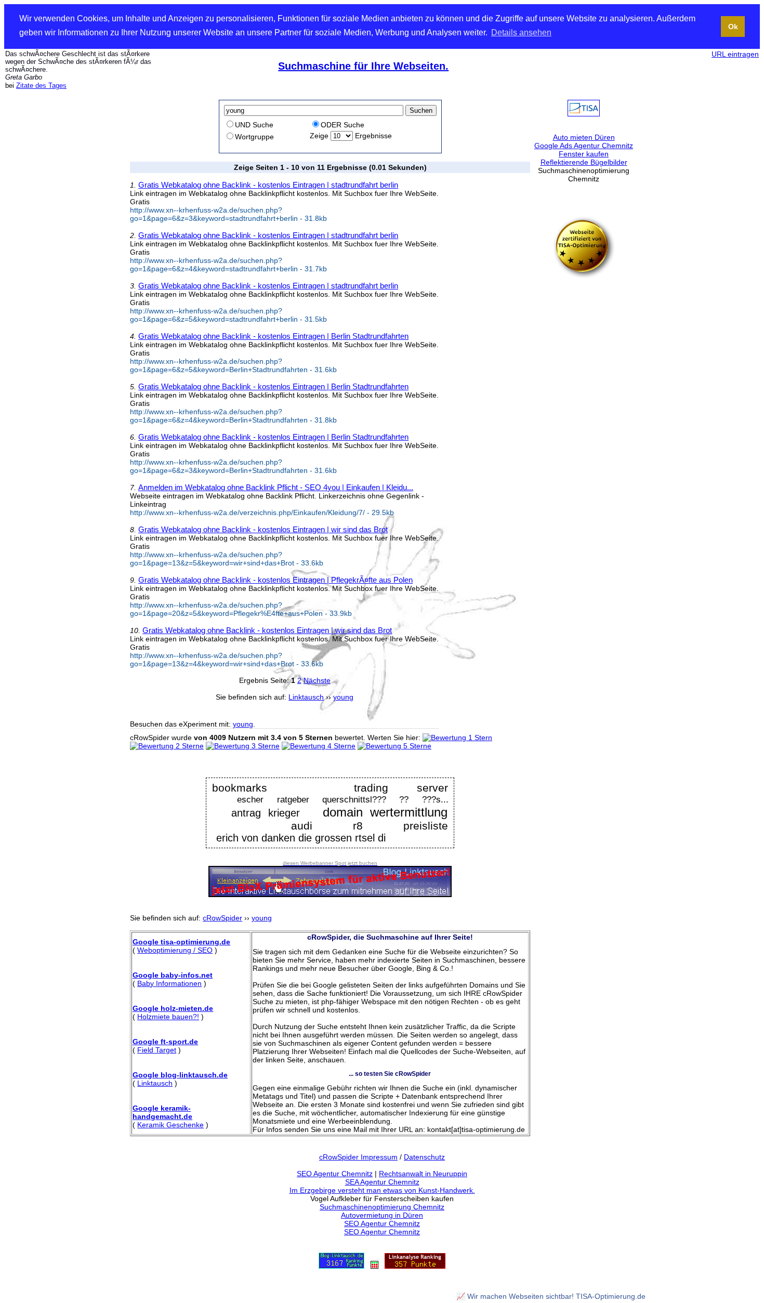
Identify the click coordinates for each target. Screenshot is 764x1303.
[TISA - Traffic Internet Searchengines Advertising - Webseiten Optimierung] (584, 114)
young (243, 724)
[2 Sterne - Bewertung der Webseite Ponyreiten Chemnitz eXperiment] (167, 746)
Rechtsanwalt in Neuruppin (423, 1173)
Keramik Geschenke (170, 1125)
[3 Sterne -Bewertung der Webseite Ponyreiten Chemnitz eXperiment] (243, 746)
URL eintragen (735, 54)
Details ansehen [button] (521, 32)
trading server (401, 788)
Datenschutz (424, 1157)
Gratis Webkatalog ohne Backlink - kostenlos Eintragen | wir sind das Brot (263, 529)
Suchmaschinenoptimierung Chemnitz (382, 1207)
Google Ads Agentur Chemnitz (583, 145)
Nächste (317, 680)
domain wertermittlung (385, 812)
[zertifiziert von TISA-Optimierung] (583, 276)
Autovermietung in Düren (382, 1215)
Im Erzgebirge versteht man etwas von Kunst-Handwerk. (382, 1190)
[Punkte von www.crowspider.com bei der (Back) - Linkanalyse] (415, 1266)
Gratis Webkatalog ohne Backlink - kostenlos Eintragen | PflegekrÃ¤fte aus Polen (275, 579)
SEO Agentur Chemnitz (335, 1173)
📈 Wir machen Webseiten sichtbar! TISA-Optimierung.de (551, 1296)
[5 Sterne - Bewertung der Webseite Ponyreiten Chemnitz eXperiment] (394, 746)
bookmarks (239, 788)
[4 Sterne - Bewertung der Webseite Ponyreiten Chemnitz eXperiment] (318, 746)
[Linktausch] (374, 1266)
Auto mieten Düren (584, 137)
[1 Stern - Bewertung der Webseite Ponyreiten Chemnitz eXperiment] (457, 737)
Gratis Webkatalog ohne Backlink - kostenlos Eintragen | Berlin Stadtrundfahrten (273, 336)
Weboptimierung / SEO (175, 950)
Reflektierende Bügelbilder (584, 162)
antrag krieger (261, 813)
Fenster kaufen (584, 154)
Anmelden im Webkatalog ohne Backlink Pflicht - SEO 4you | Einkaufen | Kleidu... (275, 487)
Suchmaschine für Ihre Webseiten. (363, 66)
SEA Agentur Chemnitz (382, 1182)
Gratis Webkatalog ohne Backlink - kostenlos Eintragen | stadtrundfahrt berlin (268, 184)
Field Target (156, 1050)
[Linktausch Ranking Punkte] (341, 1266)
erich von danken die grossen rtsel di (301, 838)
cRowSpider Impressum (358, 1157)
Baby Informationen (169, 983)
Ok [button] (733, 26)
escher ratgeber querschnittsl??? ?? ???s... (343, 800)
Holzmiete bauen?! (168, 1016)
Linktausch (155, 1083)
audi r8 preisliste (369, 826)
